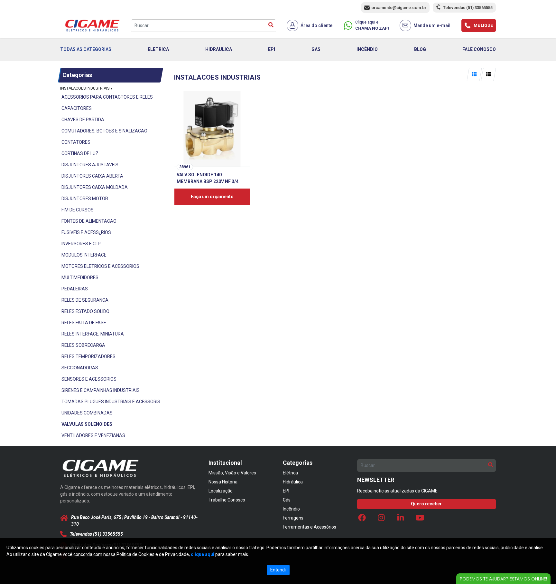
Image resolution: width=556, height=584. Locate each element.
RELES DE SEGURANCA (84, 300)
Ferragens (293, 518)
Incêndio (291, 508)
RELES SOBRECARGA (83, 345)
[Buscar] (271, 26)
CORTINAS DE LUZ (79, 153)
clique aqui (202, 554)
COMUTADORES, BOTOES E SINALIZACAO (104, 130)
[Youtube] (420, 519)
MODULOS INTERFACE (84, 255)
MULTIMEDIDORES (79, 277)
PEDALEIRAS (74, 288)
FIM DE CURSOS (77, 209)
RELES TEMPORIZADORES (88, 356)
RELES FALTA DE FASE (83, 322)
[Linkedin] (400, 519)
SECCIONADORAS (79, 367)
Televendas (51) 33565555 (468, 7)
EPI (271, 49)
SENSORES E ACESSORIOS (88, 379)
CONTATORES (75, 142)
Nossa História (222, 481)
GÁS (315, 49)
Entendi (278, 569)
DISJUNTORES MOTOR (84, 198)
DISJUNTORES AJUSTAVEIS (89, 164)
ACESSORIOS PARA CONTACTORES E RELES (107, 97)
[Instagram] (381, 519)
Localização (220, 490)
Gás (287, 499)
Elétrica (290, 472)
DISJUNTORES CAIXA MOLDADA (94, 187)
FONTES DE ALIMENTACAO (88, 221)
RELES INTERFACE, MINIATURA (92, 333)
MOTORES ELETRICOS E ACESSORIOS (100, 266)
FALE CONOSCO (479, 49)
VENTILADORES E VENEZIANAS (93, 435)
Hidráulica (293, 481)
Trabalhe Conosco (226, 499)
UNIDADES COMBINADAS (87, 412)
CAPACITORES (76, 108)
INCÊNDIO (367, 49)
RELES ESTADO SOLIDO (85, 311)
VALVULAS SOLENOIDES (86, 424)
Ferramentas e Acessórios (309, 527)
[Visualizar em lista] (488, 74)
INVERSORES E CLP (81, 243)
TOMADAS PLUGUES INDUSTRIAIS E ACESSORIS (110, 401)
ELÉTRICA (158, 49)
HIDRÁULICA (218, 49)
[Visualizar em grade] (474, 74)
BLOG (420, 49)
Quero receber (426, 503)
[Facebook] (362, 519)
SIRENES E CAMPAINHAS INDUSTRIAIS (100, 390)
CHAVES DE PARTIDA (82, 119)
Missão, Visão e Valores (232, 472)
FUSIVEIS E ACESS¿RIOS (86, 232)
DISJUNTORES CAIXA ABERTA (92, 176)
